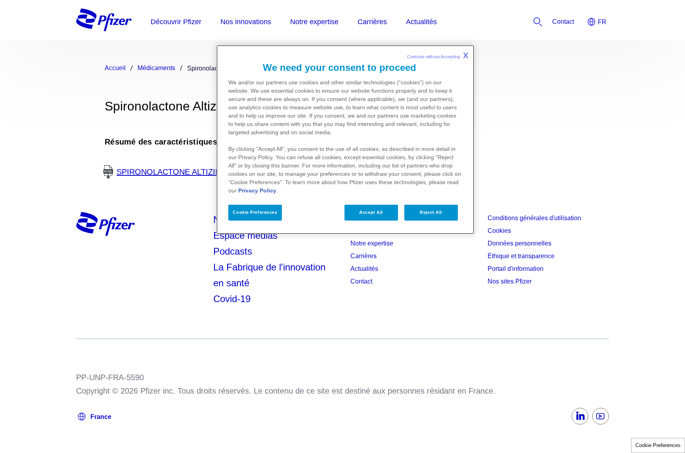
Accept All (371, 212)
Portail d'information (515, 268)
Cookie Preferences (658, 445)
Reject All (431, 212)
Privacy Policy (257, 190)
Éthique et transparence (521, 256)
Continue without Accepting (437, 55)
